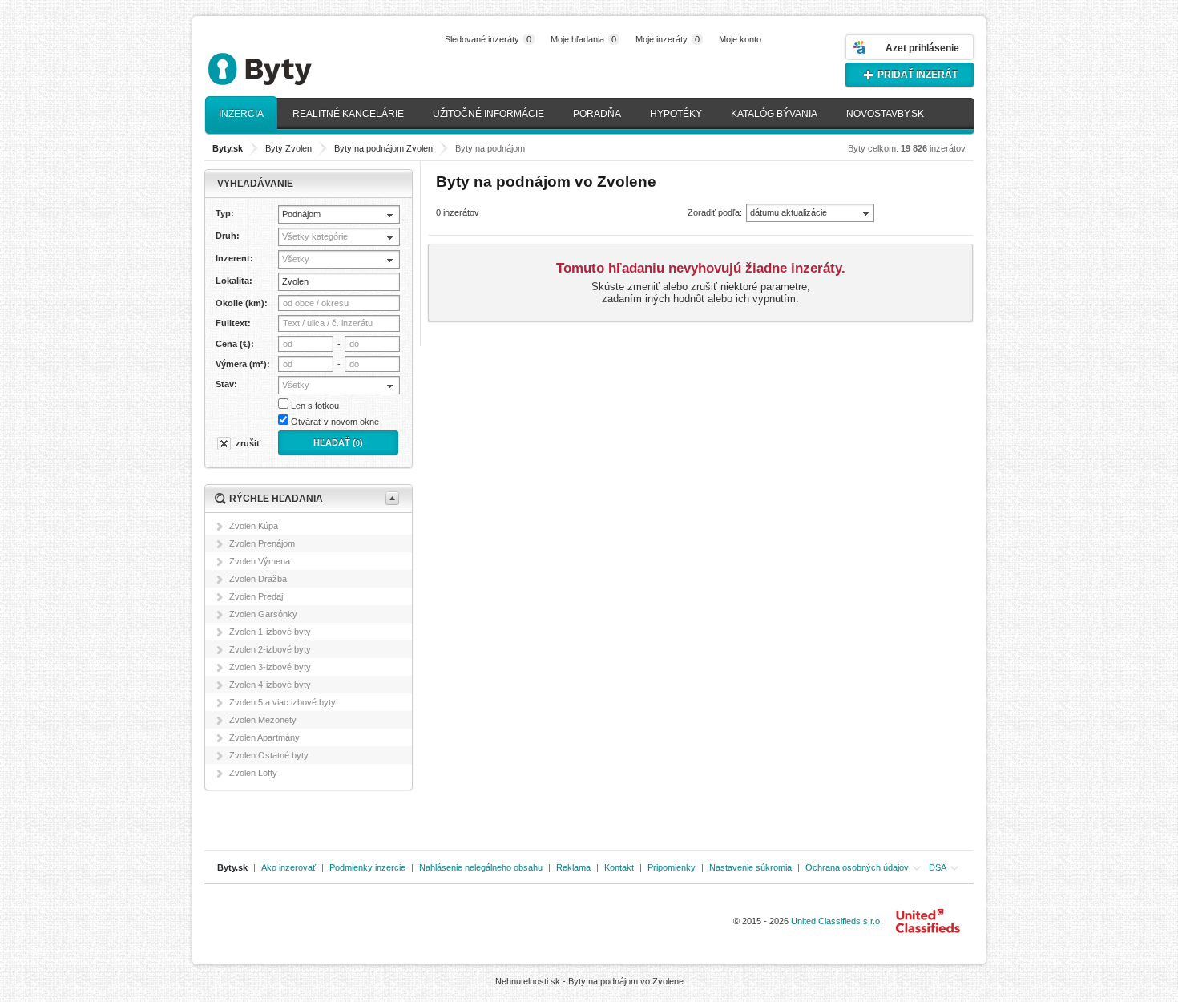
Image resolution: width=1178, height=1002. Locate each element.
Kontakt (619, 867)
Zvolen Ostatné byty (269, 755)
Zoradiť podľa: (715, 212)
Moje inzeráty (667, 39)
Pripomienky (671, 867)
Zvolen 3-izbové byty (270, 667)
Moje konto (740, 39)
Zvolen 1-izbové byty (270, 631)
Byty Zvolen (288, 148)
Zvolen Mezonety (263, 720)
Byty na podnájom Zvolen (383, 148)
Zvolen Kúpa (253, 526)
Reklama (573, 867)
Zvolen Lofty (253, 773)
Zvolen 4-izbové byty (270, 684)
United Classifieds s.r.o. (836, 921)
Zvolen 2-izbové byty (270, 649)
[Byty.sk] (284, 62)
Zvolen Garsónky (263, 614)
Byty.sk (232, 867)
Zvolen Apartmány (264, 737)
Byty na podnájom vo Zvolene (626, 981)
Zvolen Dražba (258, 579)
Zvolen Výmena (259, 561)
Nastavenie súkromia (750, 867)
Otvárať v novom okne (335, 421)
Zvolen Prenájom (262, 543)
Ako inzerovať (288, 867)
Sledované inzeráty (488, 39)
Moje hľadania (583, 39)
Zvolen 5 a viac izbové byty (282, 702)
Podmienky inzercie (367, 867)
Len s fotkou (315, 405)
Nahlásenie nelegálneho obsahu (481, 867)
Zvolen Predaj (256, 596)
